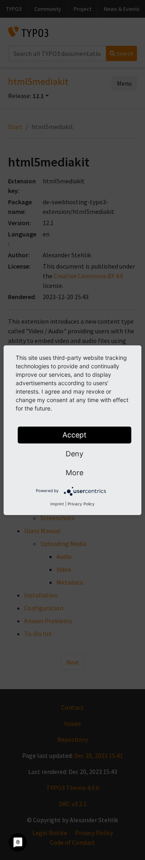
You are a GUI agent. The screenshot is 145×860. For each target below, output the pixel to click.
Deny (74, 453)
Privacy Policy (81, 503)
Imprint (57, 503)
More (74, 472)
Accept (74, 435)
